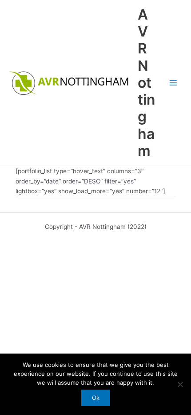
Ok (95, 397)
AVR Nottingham (146, 82)
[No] (179, 384)
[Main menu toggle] (173, 83)
